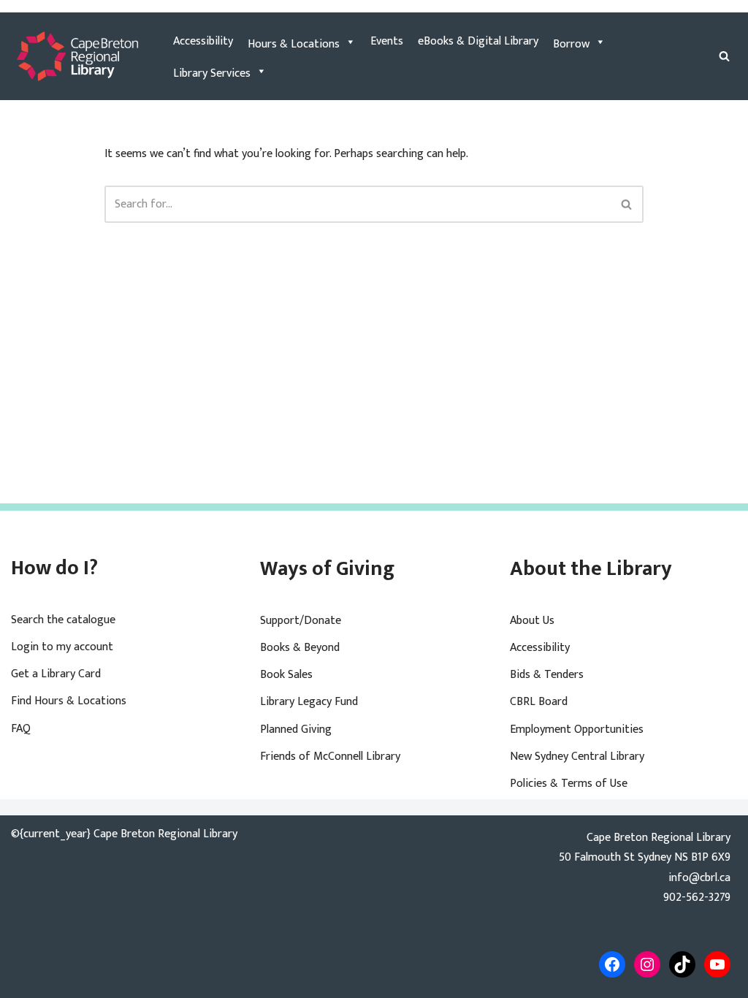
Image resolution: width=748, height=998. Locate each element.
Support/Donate (300, 621)
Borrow (571, 44)
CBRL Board (539, 702)
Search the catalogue (63, 620)
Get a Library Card (56, 674)
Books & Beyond (300, 648)
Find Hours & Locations (68, 701)
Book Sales (286, 675)
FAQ (21, 729)
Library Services (212, 73)
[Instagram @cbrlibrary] (647, 964)
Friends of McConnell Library (330, 756)
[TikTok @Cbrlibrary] (682, 964)
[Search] (724, 55)
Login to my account (62, 647)
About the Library (591, 569)
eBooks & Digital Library (478, 41)
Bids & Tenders (547, 675)
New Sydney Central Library (577, 756)
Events (386, 41)
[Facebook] (612, 964)
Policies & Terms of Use (568, 783)
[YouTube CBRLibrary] (717, 964)
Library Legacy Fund (309, 702)
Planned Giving (296, 729)
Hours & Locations (294, 44)
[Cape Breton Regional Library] (77, 56)
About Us (532, 621)
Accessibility (203, 41)
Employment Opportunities (577, 729)
